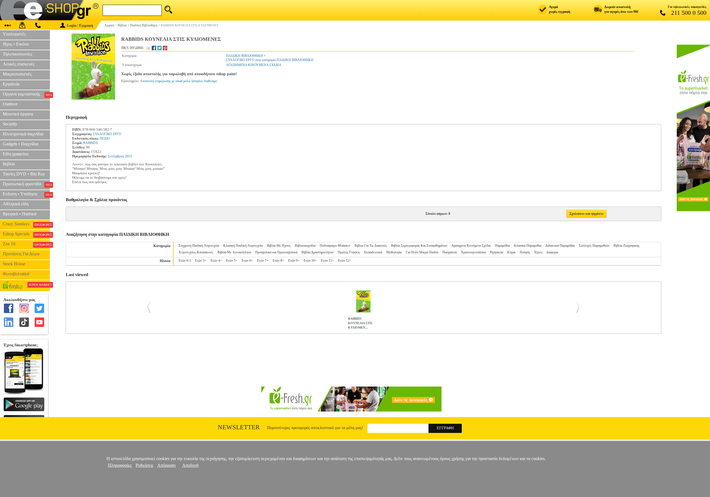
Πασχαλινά (449, 252)
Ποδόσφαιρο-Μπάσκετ (335, 246)
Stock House (14, 263)
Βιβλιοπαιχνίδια (305, 246)
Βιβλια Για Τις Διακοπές (370, 246)
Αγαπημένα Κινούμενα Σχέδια (471, 246)
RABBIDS (90, 143)
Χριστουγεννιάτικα (473, 252)
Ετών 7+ (262, 261)
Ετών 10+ (310, 261)
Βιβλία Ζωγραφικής (626, 246)
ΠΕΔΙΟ (105, 138)
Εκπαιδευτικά (373, 252)
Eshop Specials (26, 233)
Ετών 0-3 (185, 261)
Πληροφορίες (120, 465)
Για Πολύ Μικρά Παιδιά (422, 252)
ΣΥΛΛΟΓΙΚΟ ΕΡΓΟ (107, 134)
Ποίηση (525, 252)
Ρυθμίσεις (144, 465)
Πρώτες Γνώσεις (349, 252)
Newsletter (239, 427)
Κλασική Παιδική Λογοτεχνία (243, 246)
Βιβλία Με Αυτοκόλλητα (234, 252)
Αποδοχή (190, 465)
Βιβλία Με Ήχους (279, 246)
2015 (128, 156)
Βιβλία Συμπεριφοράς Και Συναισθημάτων (419, 246)
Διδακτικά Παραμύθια (560, 246)
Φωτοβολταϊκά (16, 273)
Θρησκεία (496, 252)
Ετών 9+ (294, 261)
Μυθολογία (394, 252)
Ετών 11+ (327, 261)
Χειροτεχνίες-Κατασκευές (196, 252)
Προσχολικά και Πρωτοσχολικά (276, 252)
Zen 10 (26, 243)
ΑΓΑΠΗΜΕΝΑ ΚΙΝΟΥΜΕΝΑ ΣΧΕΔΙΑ (254, 65)
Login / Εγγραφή (80, 25)
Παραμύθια (502, 246)
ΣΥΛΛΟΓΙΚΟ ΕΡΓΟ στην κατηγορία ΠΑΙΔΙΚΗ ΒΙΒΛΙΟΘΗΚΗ (269, 60)
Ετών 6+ (247, 261)
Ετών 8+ (278, 261)
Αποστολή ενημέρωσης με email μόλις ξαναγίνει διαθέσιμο (178, 81)
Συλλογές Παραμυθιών (594, 246)
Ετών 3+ (200, 261)
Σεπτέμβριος (116, 156)
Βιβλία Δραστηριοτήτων (317, 252)
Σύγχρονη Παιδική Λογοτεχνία (199, 246)
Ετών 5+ (231, 261)
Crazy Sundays (26, 223)
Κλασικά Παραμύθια (527, 246)
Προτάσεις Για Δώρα (21, 253)
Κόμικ (511, 252)
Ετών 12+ (344, 261)
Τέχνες (538, 252)
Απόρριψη (166, 465)
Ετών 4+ (216, 261)
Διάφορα (552, 252)
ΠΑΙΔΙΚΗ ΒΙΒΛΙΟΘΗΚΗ (244, 56)
